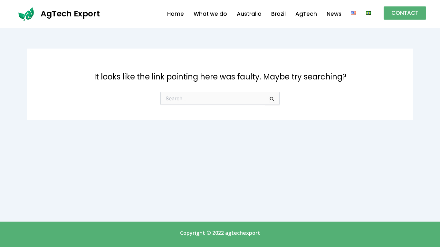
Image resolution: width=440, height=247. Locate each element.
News (334, 14)
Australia (249, 14)
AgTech (306, 14)
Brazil (278, 14)
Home (175, 14)
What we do (210, 14)
